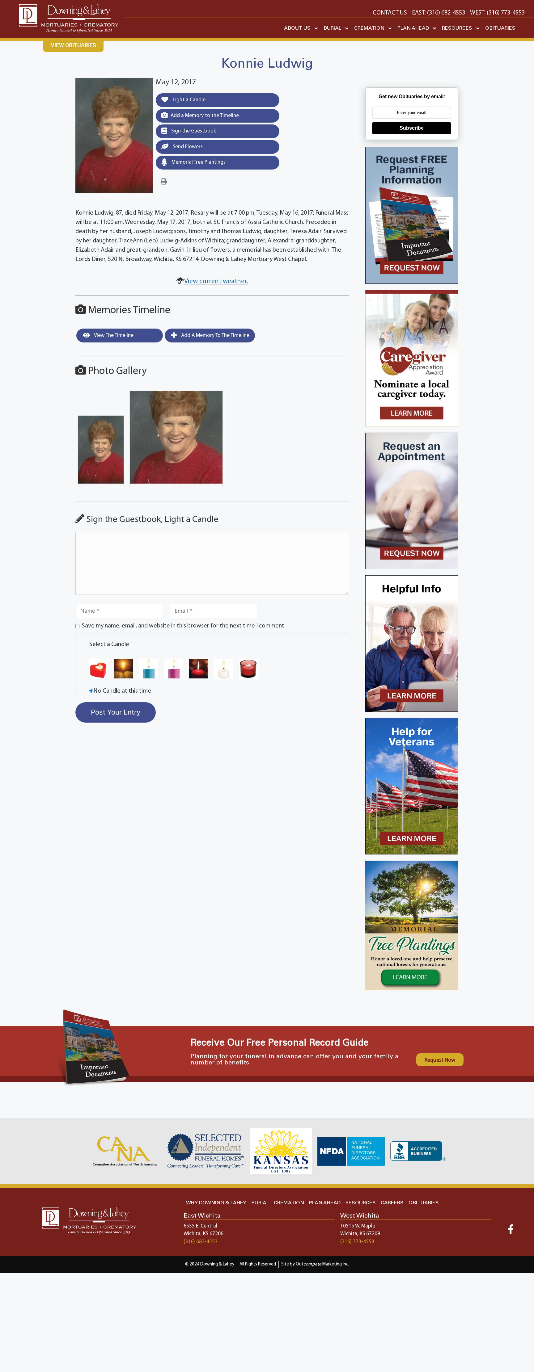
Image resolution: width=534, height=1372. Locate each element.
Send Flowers (187, 146)
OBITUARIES (500, 28)
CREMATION (369, 28)
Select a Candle (109, 644)
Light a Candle (189, 100)
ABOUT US (297, 28)
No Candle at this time (122, 691)
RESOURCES (457, 28)
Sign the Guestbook (193, 131)
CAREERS (392, 1203)
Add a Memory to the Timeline (205, 115)
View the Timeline (113, 335)
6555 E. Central (200, 1226)
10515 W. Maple (357, 1226)
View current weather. (216, 281)
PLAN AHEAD (413, 28)
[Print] (164, 182)
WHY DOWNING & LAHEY (216, 1203)
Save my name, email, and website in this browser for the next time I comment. (184, 626)
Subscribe (412, 128)
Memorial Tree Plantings (198, 162)
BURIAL (332, 28)
